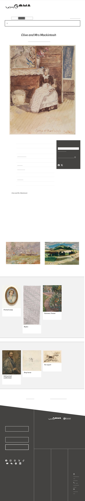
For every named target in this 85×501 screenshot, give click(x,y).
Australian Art (21, 154)
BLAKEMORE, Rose (9, 308)
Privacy (18, 498)
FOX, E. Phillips (48, 314)
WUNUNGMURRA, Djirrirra (31, 325)
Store (40, 464)
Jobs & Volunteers (8, 498)
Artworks (60, 12)
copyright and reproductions (58, 395)
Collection (17, 11)
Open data (42, 458)
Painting (19, 163)
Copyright (26, 498)
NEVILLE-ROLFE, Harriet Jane (39, 41)
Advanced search (75, 18)
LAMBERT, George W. (10, 376)
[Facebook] (59, 165)
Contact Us (76, 487)
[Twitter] (62, 165)
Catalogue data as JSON (65, 157)
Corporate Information (37, 498)
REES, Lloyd (27, 371)
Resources (29, 18)
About (41, 468)
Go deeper (76, 12)
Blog (40, 466)
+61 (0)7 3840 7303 (76, 481)
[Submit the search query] (6, 23)
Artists (68, 12)
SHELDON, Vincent (49, 363)
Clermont (20, 178)
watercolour (21, 167)
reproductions (30, 395)
